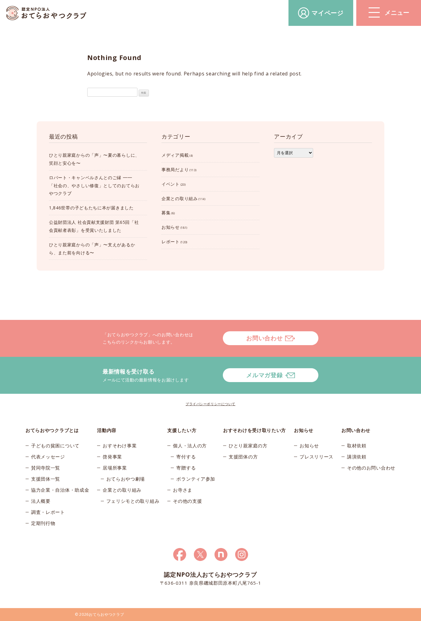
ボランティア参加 (195, 479)
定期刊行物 (43, 523)
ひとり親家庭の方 (248, 445)
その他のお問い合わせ (371, 468)
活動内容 (106, 430)
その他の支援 (187, 501)
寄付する (186, 457)
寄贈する (186, 468)
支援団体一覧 (45, 479)
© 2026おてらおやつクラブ (99, 614)
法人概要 (41, 501)
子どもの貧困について (55, 445)
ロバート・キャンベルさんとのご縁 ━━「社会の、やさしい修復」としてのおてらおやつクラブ (94, 185)
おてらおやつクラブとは (52, 430)
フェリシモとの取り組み (133, 501)
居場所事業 (115, 468)
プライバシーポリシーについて (210, 403)
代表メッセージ (48, 457)
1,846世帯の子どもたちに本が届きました (91, 208)
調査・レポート (48, 512)
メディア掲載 (175, 155)
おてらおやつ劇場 (125, 479)
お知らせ (170, 227)
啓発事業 (112, 457)
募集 (165, 213)
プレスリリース (316, 457)
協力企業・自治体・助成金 (60, 490)
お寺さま (182, 490)
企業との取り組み (179, 198)
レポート (170, 241)
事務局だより (175, 169)
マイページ (328, 13)
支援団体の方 (243, 457)
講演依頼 (356, 457)
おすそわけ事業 (120, 445)
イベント (170, 184)
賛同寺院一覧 (45, 468)
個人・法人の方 (190, 445)
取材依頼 (356, 445)
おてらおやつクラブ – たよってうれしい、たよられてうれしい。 (46, 13)
